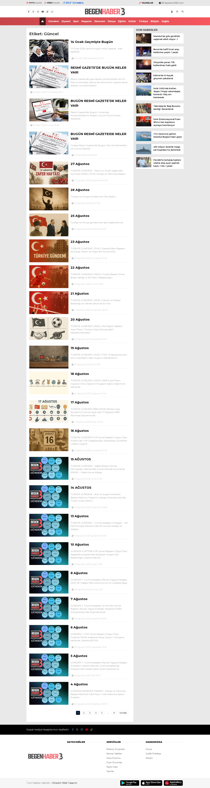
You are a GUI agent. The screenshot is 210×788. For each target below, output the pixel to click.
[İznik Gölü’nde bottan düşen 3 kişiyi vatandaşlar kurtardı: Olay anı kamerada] (143, 95)
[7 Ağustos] (48, 618)
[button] (43, 21)
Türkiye (143, 21)
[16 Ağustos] (48, 450)
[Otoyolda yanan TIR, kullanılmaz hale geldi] (143, 69)
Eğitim (122, 21)
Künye (149, 749)
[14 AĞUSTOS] (48, 507)
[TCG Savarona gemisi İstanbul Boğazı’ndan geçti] (143, 140)
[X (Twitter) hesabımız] (33, 12)
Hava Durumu (113, 758)
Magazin (86, 21)
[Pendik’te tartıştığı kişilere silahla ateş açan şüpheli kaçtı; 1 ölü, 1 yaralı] (143, 166)
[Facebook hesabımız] (29, 12)
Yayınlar (110, 771)
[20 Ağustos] (48, 339)
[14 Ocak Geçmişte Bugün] (48, 61)
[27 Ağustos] (48, 183)
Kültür (132, 21)
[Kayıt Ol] (172, 11)
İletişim (149, 758)
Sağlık (165, 21)
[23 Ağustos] (48, 261)
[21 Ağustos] (48, 313)
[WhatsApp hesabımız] (52, 12)
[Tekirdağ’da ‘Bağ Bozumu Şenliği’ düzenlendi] (143, 112)
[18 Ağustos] (48, 393)
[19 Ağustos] (48, 367)
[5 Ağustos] (48, 675)
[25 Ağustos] (48, 235)
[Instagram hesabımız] (38, 12)
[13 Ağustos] (48, 536)
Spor (76, 21)
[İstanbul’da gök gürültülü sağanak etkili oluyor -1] (143, 42)
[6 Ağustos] (48, 647)
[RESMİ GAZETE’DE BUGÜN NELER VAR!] (48, 87)
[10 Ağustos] (48, 564)
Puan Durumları (114, 762)
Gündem (53, 21)
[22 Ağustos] (48, 287)
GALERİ (35, 3)
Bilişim (155, 21)
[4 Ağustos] (48, 704)
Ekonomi (99, 21)
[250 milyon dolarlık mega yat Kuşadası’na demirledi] (143, 153)
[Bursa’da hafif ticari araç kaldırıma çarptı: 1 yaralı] (143, 55)
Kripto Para (111, 767)
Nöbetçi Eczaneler (115, 749)
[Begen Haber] (105, 16)
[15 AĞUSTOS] (48, 479)
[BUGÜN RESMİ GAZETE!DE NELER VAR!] (48, 153)
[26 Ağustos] (48, 209)
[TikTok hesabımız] (47, 12)
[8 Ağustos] (48, 592)
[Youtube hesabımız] (43, 12)
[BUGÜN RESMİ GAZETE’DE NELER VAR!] (48, 120)
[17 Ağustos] (48, 422)
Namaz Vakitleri (114, 753)
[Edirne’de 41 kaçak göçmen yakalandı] (143, 82)
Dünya (112, 21)
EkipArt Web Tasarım (65, 783)
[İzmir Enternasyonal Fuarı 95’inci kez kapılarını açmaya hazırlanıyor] (143, 125)
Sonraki (123, 713)
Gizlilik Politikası (153, 753)
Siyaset (66, 21)
